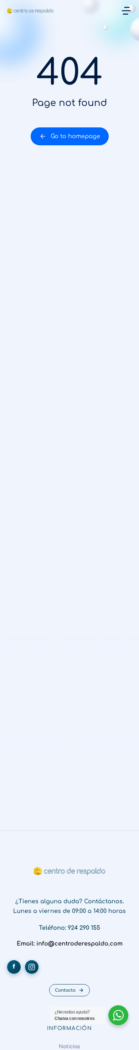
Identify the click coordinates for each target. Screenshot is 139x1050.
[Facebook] (14, 967)
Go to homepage (75, 136)
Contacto (65, 990)
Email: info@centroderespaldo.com (70, 943)
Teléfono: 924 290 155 (69, 928)
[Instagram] (31, 967)
